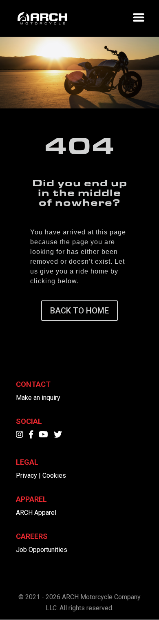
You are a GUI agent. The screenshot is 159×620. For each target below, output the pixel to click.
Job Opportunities (41, 550)
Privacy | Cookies (41, 475)
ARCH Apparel (36, 512)
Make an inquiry (38, 398)
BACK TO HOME (79, 311)
